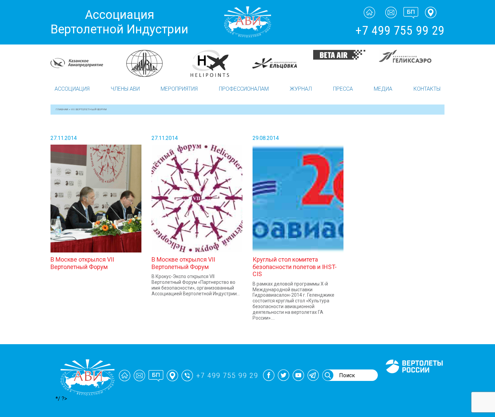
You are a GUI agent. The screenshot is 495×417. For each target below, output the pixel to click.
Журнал (301, 89)
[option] (83, 63)
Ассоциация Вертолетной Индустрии (119, 22)
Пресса (343, 89)
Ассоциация (72, 89)
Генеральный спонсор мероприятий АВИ (413, 381)
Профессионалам (244, 89)
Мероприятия (179, 89)
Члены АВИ (125, 89)
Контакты (427, 89)
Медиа (383, 89)
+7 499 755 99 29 (399, 31)
